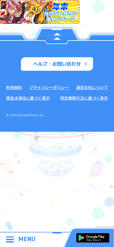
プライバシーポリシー (49, 87)
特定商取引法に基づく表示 (84, 98)
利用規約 (14, 87)
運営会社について (92, 87)
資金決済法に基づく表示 (28, 98)
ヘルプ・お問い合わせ (57, 63)
